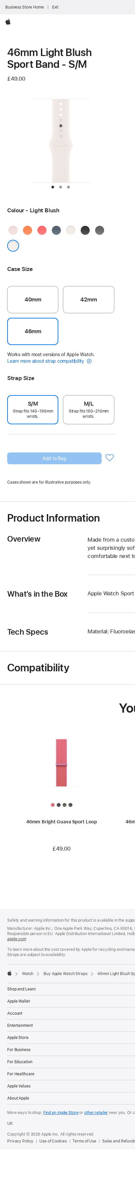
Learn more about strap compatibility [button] (46, 361)
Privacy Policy (20, 1141)
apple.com (16, 939)
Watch (27, 973)
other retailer (96, 1112)
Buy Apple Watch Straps (65, 973)
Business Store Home (24, 7)
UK (10, 1123)
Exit (55, 7)
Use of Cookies (53, 1141)
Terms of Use (84, 1141)
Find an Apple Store (61, 1112)
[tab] (52, 187)
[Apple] (9, 973)
